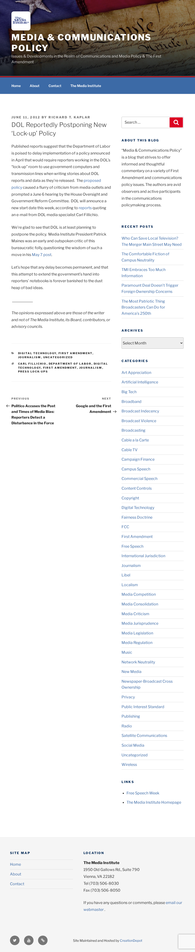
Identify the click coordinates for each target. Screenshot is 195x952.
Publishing (131, 716)
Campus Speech (136, 469)
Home (16, 86)
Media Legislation (137, 633)
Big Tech (129, 392)
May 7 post (41, 254)
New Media (131, 671)
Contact (55, 86)
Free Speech (132, 546)
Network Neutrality (138, 662)
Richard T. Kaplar (69, 117)
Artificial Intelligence (140, 382)
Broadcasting (134, 430)
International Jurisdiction (143, 556)
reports (85, 208)
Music (127, 652)
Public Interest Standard (143, 707)
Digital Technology (37, 353)
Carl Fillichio (32, 363)
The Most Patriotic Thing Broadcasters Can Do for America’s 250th (143, 307)
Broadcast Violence (139, 421)
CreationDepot (131, 940)
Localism (130, 585)
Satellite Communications (144, 735)
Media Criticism (135, 614)
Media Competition (139, 594)
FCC (125, 527)
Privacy (128, 697)
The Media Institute (85, 86)
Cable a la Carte (135, 440)
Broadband (131, 401)
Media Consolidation (140, 604)
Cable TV (129, 450)
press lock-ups (33, 371)
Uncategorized (58, 357)
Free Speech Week (143, 793)
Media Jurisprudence (140, 623)
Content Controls (137, 488)
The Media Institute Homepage (154, 802)
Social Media (133, 745)
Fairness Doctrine (137, 517)
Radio (127, 726)
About (34, 86)
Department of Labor (70, 363)
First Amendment (75, 353)
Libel (126, 575)
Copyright (130, 498)
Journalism (29, 357)
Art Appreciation (136, 372)
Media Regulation (137, 642)
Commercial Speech (139, 478)
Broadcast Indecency (140, 411)
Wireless (129, 764)
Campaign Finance (138, 459)
